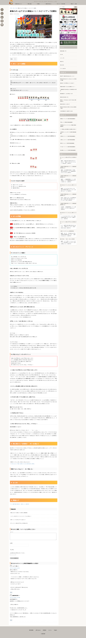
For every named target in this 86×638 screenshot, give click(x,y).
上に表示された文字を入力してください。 (18, 552)
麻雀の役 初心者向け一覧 (64, 97)
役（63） (61, 54)
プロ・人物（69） (63, 68)
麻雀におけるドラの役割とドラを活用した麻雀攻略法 (19, 512)
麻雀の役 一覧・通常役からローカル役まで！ (67, 83)
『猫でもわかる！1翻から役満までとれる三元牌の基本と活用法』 (23, 463)
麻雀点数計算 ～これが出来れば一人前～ (66, 93)
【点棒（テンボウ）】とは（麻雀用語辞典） (68, 233)
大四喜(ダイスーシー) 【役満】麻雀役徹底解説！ (68, 136)
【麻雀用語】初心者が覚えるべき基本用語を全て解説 (68, 90)
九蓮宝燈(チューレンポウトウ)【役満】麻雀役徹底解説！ (68, 133)
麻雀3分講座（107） (63, 50)
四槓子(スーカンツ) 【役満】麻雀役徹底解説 (67, 143)
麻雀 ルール (23, 504)
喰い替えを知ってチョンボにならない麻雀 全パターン (68, 187)
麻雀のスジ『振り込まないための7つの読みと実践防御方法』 (68, 100)
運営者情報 (31, 630)
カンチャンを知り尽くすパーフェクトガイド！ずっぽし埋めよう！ (21, 516)
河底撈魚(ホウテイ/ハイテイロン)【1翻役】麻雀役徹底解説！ (68, 126)
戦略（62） (62, 61)
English (55, 630)
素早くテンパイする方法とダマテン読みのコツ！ (18, 519)
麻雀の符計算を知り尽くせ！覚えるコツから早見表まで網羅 (68, 79)
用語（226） (62, 64)
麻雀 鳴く (27, 504)
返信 (11, 592)
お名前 (11, 543)
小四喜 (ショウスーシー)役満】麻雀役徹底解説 (67, 139)
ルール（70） (62, 57)
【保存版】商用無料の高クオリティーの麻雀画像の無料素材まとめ (68, 169)
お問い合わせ (38, 630)
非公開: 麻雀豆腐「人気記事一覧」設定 (66, 111)
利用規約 (44, 630)
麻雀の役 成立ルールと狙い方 (65, 104)
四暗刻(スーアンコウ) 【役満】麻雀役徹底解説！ (68, 118)
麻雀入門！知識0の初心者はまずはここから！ (67, 76)
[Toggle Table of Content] (14, 59)
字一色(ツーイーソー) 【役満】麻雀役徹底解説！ (68, 146)
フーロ (11, 504)
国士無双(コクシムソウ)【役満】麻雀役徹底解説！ (68, 150)
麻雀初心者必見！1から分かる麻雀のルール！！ (67, 86)
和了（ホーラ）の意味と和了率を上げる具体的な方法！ (19, 523)
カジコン (50, 630)
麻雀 (16, 504)
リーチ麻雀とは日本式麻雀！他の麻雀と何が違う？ (68, 129)
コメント (11, 532)
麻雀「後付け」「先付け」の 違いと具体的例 (68, 241)
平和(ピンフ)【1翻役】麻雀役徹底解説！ (66, 122)
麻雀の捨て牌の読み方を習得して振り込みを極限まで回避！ (68, 107)
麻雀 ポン (19, 504)
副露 (14, 504)
